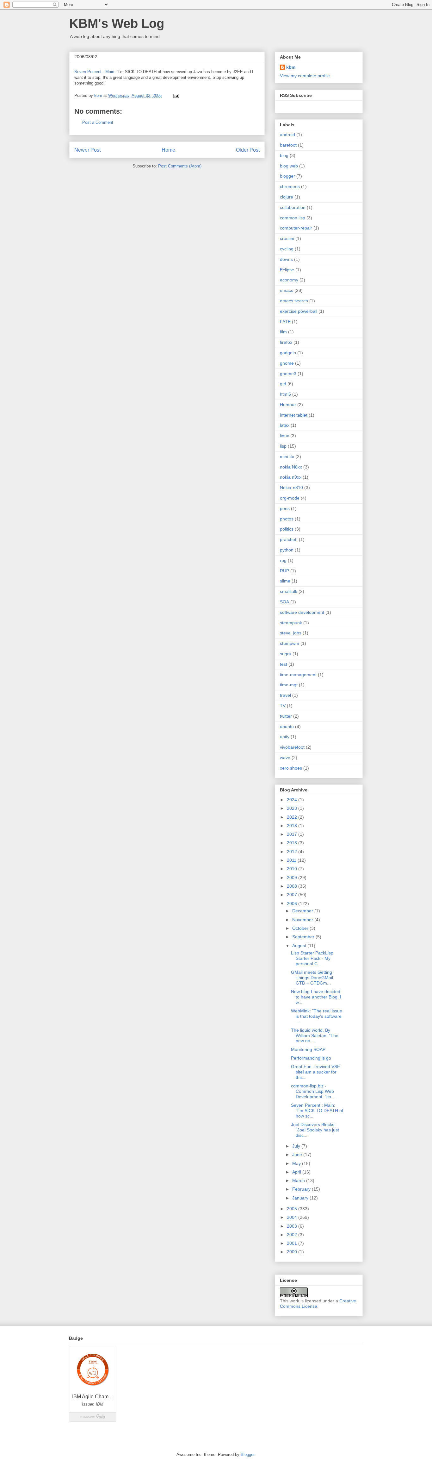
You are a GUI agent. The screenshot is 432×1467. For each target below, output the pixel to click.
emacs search (294, 300)
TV (283, 705)
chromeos (290, 186)
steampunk (291, 622)
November (303, 919)
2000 (292, 1251)
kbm (290, 67)
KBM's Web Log (116, 23)
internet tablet (293, 415)
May (297, 1163)
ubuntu (287, 726)
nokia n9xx (290, 477)
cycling (286, 248)
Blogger (247, 1454)
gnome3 (288, 373)
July (296, 1146)
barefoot (288, 145)
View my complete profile (305, 75)
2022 (292, 817)
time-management (298, 674)
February (302, 1189)
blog (284, 155)
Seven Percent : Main (94, 71)
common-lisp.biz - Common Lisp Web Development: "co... (313, 1091)
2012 (292, 851)
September (304, 936)
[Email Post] (175, 95)
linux (284, 435)
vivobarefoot (292, 747)
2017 (292, 834)
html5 (285, 394)
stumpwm (289, 643)
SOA (284, 601)
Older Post (248, 150)
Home (168, 150)
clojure (286, 196)
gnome (287, 363)
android (287, 134)
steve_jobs (290, 632)
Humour (288, 404)
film (283, 331)
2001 (292, 1243)
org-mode (289, 498)
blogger (287, 176)
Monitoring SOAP (308, 1049)
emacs (286, 290)
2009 (292, 877)
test (283, 664)
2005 (292, 1208)
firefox (286, 342)
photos (286, 518)
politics (286, 529)
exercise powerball (298, 311)
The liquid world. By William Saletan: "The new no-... (314, 1035)
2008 (292, 886)
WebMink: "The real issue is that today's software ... (316, 1016)
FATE (285, 321)
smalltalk (288, 591)
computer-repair (296, 227)
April (297, 1171)
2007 (292, 894)
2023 (292, 808)
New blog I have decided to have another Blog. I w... (316, 997)
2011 (292, 860)
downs (286, 259)
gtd (283, 383)
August (299, 945)
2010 (292, 868)
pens (285, 508)
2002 (292, 1234)
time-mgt (289, 684)
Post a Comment (97, 122)
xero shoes (291, 768)
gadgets (288, 352)
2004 (292, 1217)
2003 (292, 1226)
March (299, 1180)
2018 (292, 825)
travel (285, 695)
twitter (286, 716)
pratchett (289, 539)
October (301, 928)
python (286, 549)
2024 (292, 799)
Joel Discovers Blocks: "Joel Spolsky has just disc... (315, 1130)
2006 (292, 903)
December (303, 910)
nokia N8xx (291, 466)
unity (284, 736)
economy (289, 279)
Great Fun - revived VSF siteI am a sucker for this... (315, 1072)
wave (285, 757)
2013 (292, 842)
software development (302, 612)
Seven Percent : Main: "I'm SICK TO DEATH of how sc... (317, 1110)
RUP (284, 570)
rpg (283, 560)
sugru (285, 653)
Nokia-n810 (291, 487)
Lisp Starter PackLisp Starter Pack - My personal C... (312, 958)
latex (284, 425)
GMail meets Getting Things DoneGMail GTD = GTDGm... (312, 977)
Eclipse (287, 269)
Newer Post (87, 150)
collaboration (292, 207)
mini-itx (287, 456)
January (301, 1197)
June (297, 1154)
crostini (287, 238)
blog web (289, 165)
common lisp (292, 217)
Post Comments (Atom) (179, 166)
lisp (283, 446)
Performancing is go (311, 1058)
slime (285, 580)
